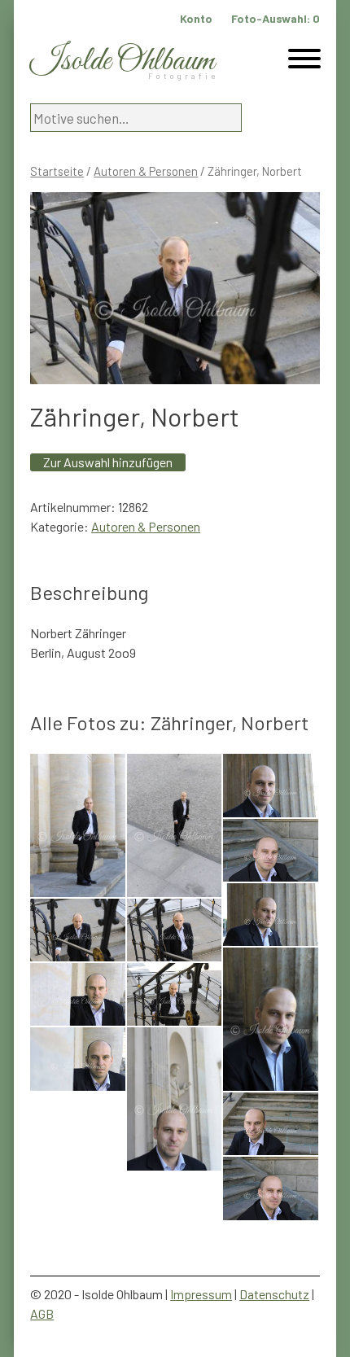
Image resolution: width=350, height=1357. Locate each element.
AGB (42, 1313)
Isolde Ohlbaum (122, 61)
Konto (196, 18)
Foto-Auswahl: (275, 18)
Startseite (57, 171)
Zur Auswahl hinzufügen (108, 462)
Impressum (201, 1294)
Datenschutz (274, 1294)
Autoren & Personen (146, 171)
